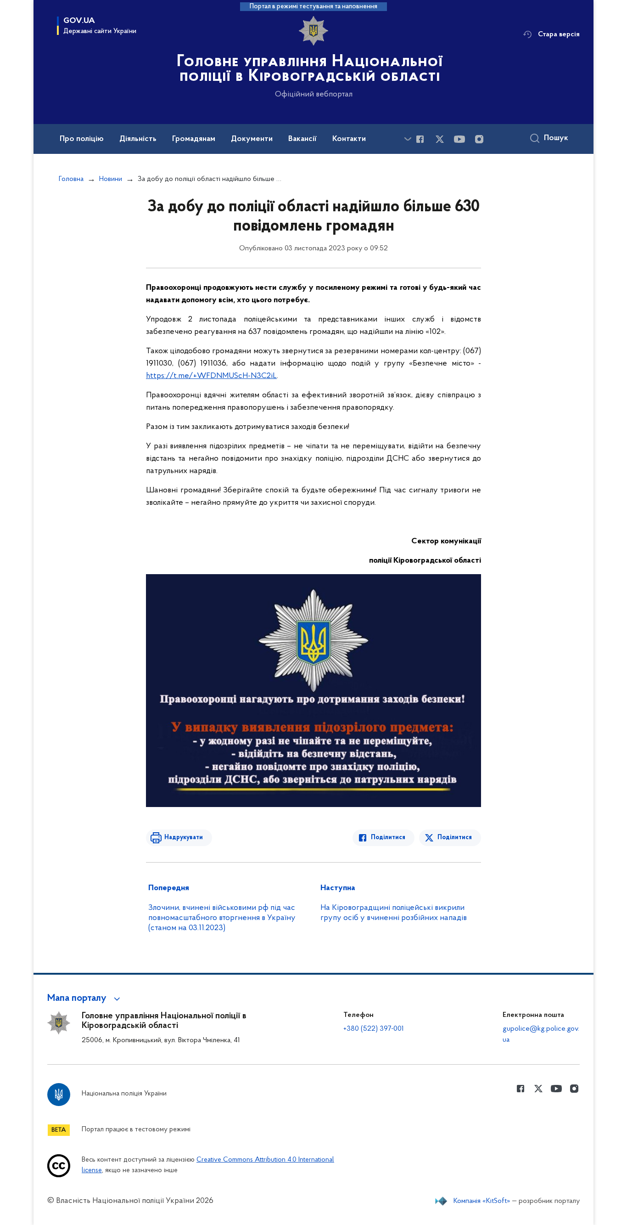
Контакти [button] (349, 139)
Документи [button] (252, 139)
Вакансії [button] (302, 139)
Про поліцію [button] (82, 139)
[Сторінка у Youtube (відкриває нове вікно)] (459, 139)
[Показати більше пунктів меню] (407, 139)
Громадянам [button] (193, 139)
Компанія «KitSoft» (481, 1201)
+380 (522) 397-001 (373, 1029)
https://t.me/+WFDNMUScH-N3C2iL (211, 376)
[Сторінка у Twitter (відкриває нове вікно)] (439, 139)
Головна (71, 179)
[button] (85, 998)
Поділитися (388, 837)
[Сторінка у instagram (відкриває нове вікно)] (479, 139)
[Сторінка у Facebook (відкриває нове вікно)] (419, 139)
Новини (110, 179)
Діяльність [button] (138, 139)
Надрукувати (183, 837)
